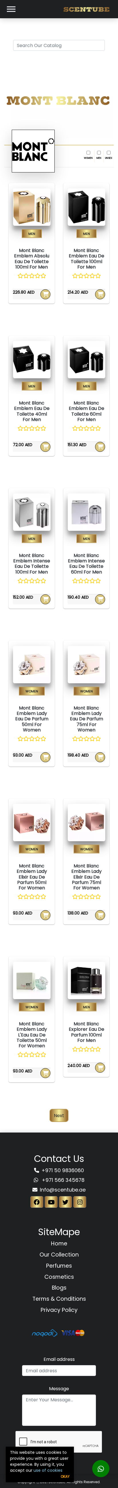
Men (99, 157)
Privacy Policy (59, 1310)
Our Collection (59, 1255)
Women (88, 157)
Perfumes (59, 1266)
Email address (59, 1359)
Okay (65, 1476)
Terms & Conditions (59, 1299)
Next (59, 1115)
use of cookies (48, 1470)
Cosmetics (59, 1277)
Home (59, 1243)
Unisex (108, 157)
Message (59, 1388)
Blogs (59, 1288)
